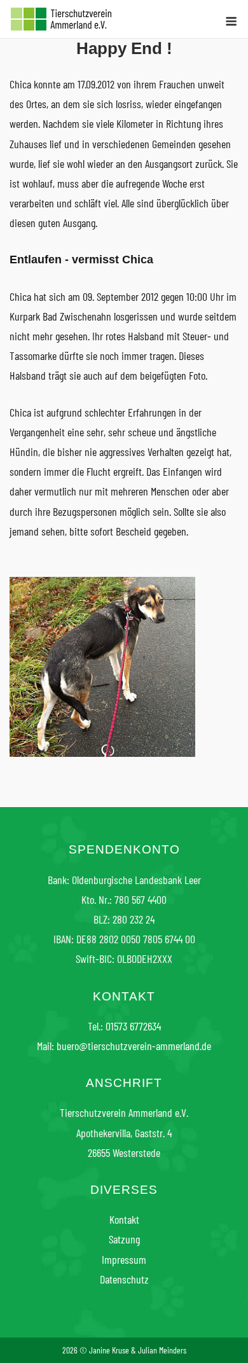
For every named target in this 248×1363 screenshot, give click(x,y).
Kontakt (124, 1219)
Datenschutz (124, 1279)
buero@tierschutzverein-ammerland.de (134, 1046)
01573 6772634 (133, 1026)
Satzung (124, 1239)
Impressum (124, 1259)
